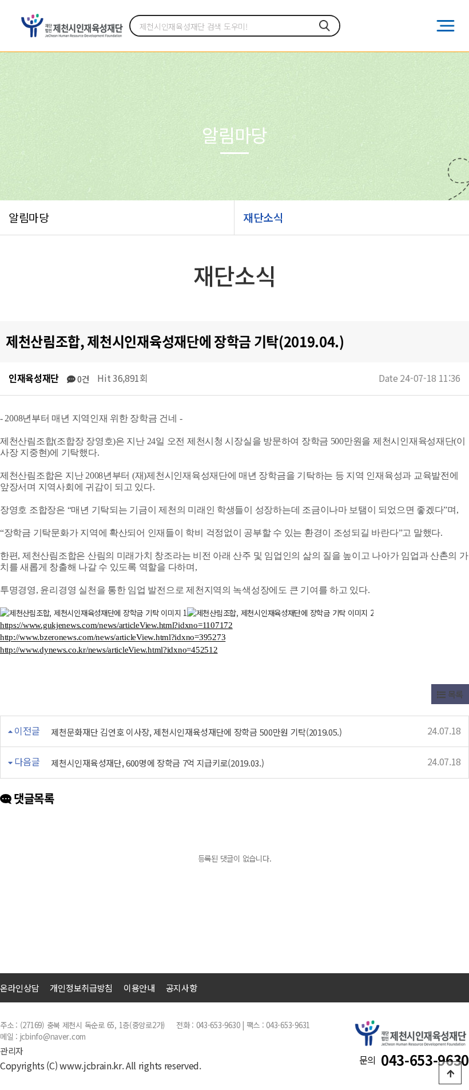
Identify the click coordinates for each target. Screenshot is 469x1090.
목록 (454, 694)
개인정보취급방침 (81, 988)
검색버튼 (325, 25)
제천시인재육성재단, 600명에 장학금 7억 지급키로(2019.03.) (157, 763)
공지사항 (181, 988)
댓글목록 (32, 798)
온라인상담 (19, 988)
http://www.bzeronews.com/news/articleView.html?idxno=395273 (112, 637)
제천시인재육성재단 (71, 26)
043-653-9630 (425, 1060)
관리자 (11, 1051)
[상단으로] (450, 1072)
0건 (82, 379)
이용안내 (139, 988)
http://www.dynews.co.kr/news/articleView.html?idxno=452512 (109, 649)
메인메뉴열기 (446, 26)
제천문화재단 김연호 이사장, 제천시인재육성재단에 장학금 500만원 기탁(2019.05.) (196, 732)
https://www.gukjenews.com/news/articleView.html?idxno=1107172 (116, 625)
